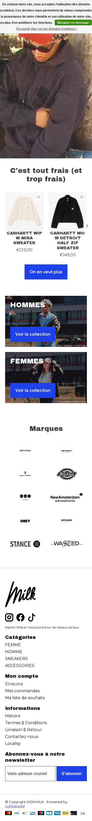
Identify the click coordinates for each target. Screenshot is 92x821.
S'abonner (72, 773)
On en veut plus (46, 271)
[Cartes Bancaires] (49, 813)
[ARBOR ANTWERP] (25, 451)
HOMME (13, 651)
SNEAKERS (16, 658)
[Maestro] (41, 813)
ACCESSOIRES (19, 665)
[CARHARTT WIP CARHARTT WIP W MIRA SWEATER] (24, 211)
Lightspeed (15, 806)
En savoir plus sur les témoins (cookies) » (46, 29)
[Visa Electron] (33, 813)
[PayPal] (65, 813)
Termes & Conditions (26, 722)
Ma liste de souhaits (25, 697)
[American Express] (57, 813)
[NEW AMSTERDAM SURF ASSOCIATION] (67, 498)
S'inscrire (14, 684)
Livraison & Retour (23, 729)
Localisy (13, 743)
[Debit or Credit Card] (74, 813)
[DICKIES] (67, 474)
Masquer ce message (73, 23)
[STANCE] (25, 544)
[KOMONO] (25, 498)
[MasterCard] (8, 813)
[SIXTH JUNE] (67, 521)
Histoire (12, 715)
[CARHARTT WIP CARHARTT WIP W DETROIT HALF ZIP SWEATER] (68, 211)
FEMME (13, 644)
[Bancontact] (25, 813)
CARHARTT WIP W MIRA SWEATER (24, 238)
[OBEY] (25, 521)
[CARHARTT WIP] (67, 451)
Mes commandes (22, 690)
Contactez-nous (21, 736)
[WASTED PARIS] (67, 544)
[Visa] (16, 813)
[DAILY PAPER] (25, 474)
